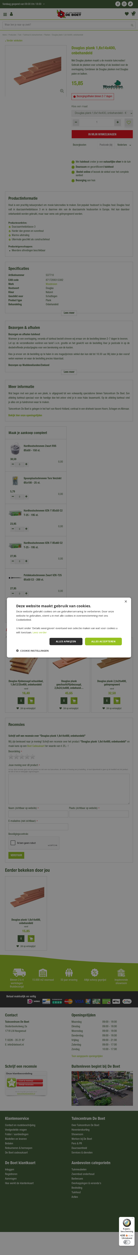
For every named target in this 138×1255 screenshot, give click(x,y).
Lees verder (39, 632)
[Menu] (133, 1219)
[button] (32, 650)
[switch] (127, 1242)
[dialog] (69, 627)
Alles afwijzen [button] (66, 641)
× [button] (125, 601)
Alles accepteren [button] (103, 641)
